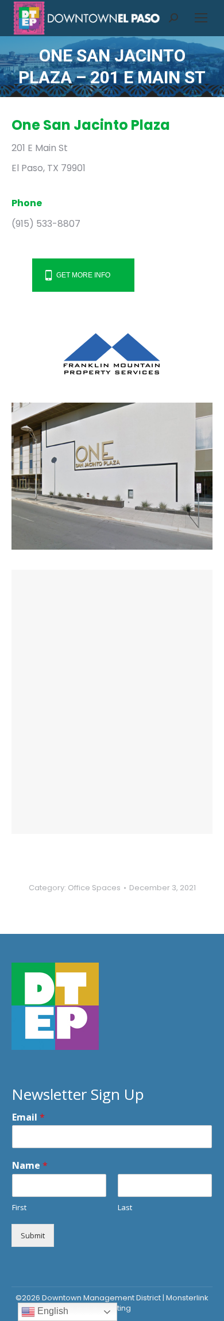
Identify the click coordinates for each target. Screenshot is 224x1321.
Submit (33, 1235)
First (19, 1207)
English (51, 1311)
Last (125, 1207)
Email (28, 1117)
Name (30, 1166)
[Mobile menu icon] (201, 17)
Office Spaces (94, 887)
